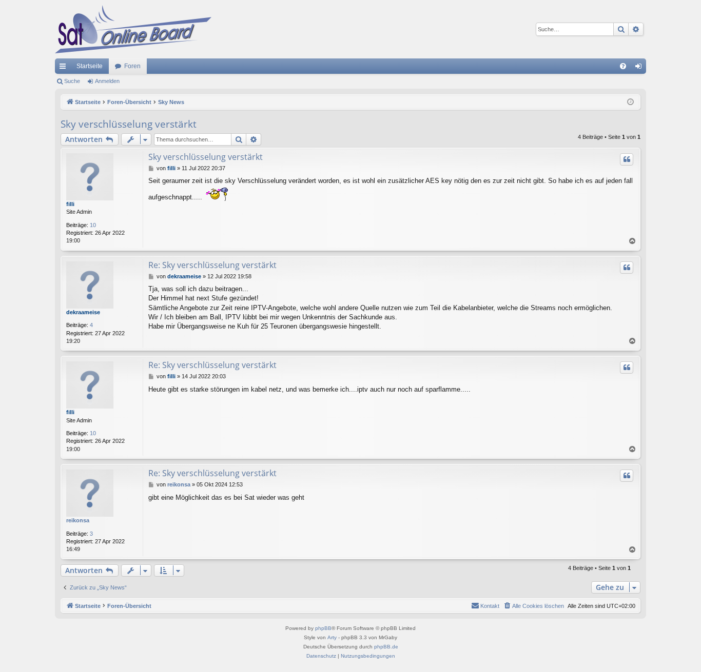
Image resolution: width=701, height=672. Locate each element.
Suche (72, 81)
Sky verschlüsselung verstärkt (129, 124)
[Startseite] (133, 29)
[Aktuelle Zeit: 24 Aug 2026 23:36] (630, 102)
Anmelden (107, 81)
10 (93, 225)
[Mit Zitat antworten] (626, 159)
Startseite (89, 66)
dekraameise (83, 312)
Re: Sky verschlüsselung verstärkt (212, 265)
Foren (132, 66)
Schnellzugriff (64, 68)
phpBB (323, 628)
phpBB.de (386, 646)
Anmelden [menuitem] (640, 68)
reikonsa (77, 520)
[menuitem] (623, 66)
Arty (332, 637)
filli (70, 204)
